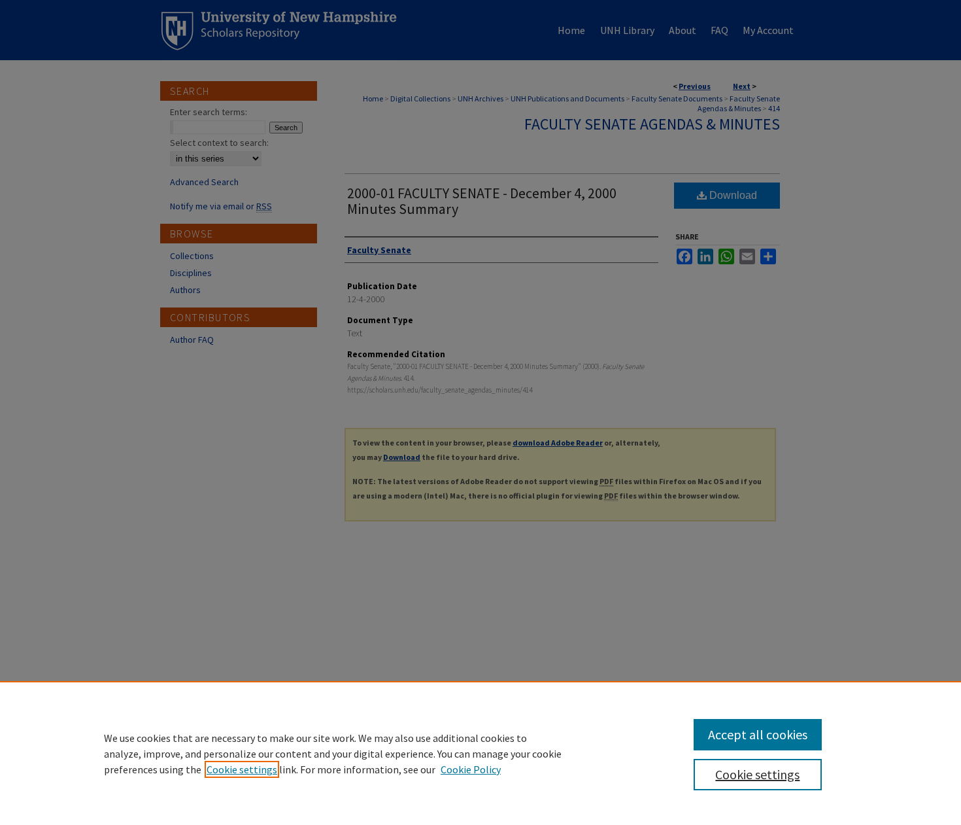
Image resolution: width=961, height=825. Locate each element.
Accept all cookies (757, 734)
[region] (480, 753)
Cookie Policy (471, 769)
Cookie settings (242, 769)
